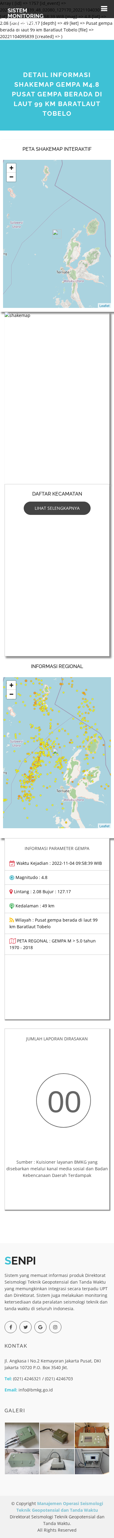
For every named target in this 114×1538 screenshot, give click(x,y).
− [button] (11, 177)
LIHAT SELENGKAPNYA (57, 508)
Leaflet (104, 305)
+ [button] (11, 168)
